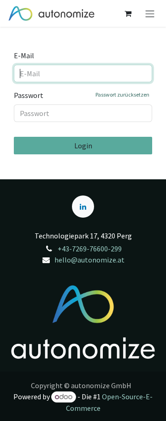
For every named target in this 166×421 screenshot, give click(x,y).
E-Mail (24, 55)
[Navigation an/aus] (150, 13)
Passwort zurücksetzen (122, 94)
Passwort (81, 95)
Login (83, 145)
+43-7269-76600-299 (90, 248)
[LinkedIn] (83, 206)
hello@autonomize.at (89, 259)
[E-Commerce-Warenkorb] (128, 13)
